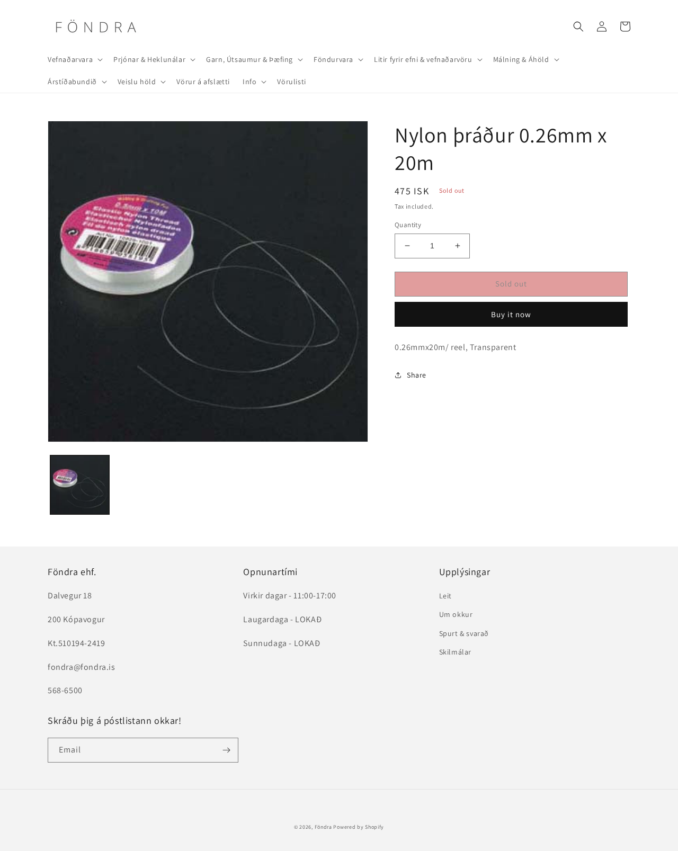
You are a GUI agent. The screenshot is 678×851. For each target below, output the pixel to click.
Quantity (408, 224)
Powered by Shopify (358, 826)
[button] (74, 59)
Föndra (323, 826)
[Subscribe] (226, 750)
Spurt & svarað (464, 633)
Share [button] (416, 375)
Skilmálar (455, 652)
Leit (445, 596)
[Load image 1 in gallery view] (79, 484)
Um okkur (456, 614)
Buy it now (511, 314)
